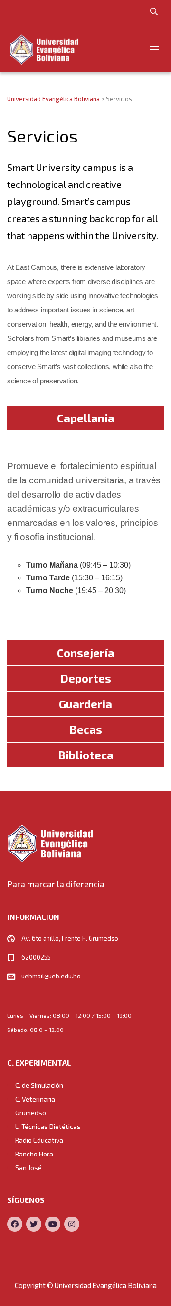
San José (28, 1168)
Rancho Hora (34, 1154)
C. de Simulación (39, 1085)
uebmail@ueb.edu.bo (51, 976)
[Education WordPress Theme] (85, 843)
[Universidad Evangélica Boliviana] (44, 49)
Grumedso (30, 1113)
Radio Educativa (39, 1140)
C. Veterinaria (35, 1099)
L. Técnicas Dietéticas (48, 1126)
